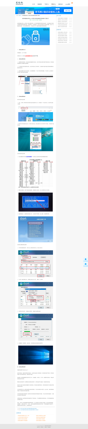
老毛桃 (19, 3)
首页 (17, 15)
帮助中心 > (20, 15)
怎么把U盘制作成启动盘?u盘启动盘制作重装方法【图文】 (29, 409)
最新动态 (60, 4)
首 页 (33, 4)
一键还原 (45, 427)
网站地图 (49, 427)
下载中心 (46, 4)
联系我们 (42, 427)
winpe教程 (67, 4)
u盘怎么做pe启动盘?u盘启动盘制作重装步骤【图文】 (28, 408)
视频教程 (40, 4)
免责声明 (38, 427)
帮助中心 (53, 4)
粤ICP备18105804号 (48, 425)
